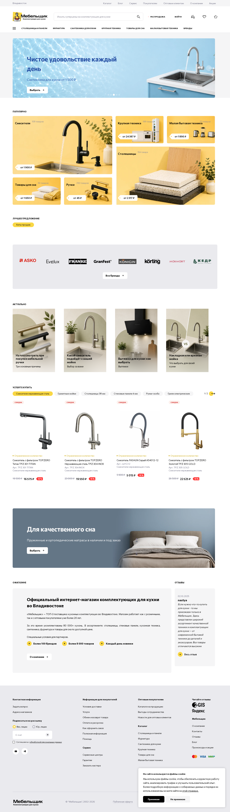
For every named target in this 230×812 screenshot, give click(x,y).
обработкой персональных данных (46, 742)
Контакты (197, 731)
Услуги (86, 712)
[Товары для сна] (35, 191)
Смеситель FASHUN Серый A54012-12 (137, 460)
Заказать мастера (92, 765)
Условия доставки (92, 706)
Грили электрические (179, 393)
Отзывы (196, 736)
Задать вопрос (20, 706)
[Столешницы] (164, 176)
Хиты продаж (23, 224)
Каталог (107, 3)
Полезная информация (95, 733)
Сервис (133, 3)
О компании (196, 3)
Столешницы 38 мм (95, 393)
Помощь (87, 739)
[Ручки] (87, 191)
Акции (212, 3)
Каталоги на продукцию (150, 706)
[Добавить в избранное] (55, 486)
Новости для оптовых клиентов (154, 717)
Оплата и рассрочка (93, 722)
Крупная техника (146, 749)
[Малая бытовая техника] (190, 129)
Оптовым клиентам (173, 3)
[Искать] (138, 16)
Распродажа (157, 17)
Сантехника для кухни (149, 744)
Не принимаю (177, 799)
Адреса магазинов (22, 712)
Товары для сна (146, 754)
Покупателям (150, 3)
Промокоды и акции (202, 747)
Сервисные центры (93, 754)
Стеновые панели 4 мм (126, 393)
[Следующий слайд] (211, 393)
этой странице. (190, 790)
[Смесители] (61, 145)
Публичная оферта (123, 801)
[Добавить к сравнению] (47, 486)
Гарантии (87, 760)
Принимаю (154, 799)
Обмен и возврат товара (95, 717)
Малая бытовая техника (150, 760)
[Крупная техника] (138, 129)
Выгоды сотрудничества (151, 712)
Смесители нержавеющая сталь (32, 393)
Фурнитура (144, 738)
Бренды (188, 28)
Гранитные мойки (67, 393)
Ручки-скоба (152, 393)
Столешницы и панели (150, 733)
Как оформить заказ (93, 728)
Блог (120, 3)
